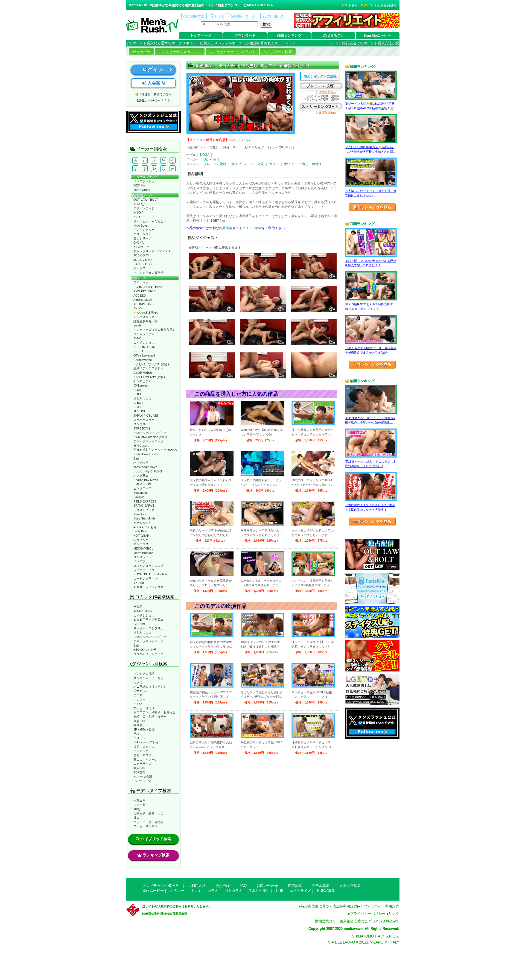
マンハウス (140, 544)
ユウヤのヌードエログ (148, 565)
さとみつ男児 (142, 398)
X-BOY (138, 212)
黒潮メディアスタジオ (148, 368)
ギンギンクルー (143, 229)
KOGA (204, 155)
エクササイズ (142, 763)
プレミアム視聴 (143, 673)
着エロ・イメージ (145, 759)
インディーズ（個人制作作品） (154, 329)
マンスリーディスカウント (179, 52)
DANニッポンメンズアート (151, 432)
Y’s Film (138, 583)
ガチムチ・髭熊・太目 (148, 813)
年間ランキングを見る (372, 521)
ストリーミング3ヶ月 (320, 106)
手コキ (137, 695)
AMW (137, 338)
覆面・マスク (142, 755)
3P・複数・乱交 (144, 729)
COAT (137, 390)
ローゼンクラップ (145, 578)
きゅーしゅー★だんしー (150, 221)
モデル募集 (320, 886)
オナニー (139, 699)
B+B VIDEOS (142, 484)
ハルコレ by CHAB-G (147, 471)
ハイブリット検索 (248, 228)
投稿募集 (295, 886)
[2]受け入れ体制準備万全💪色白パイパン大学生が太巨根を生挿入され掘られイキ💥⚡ (370, 151)
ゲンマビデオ (142, 381)
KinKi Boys (140, 225)
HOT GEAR (141, 535)
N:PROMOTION (144, 347)
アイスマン (140, 282)
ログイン (367, 5)
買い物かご (275, 16)
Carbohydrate (142, 359)
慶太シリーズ (142, 238)
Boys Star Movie (144, 518)
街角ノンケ (140, 540)
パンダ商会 (140, 475)
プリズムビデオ (143, 510)
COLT (137, 394)
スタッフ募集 (350, 886)
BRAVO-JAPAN (143, 505)
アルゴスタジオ (143, 317)
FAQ (243, 886)
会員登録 (222, 886)
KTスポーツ (141, 247)
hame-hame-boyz (145, 467)
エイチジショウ (143, 342)
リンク (394, 914)
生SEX (137, 703)
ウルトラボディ (143, 334)
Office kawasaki (144, 355)
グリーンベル (142, 234)
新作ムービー (153, 891)
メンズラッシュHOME (160, 886)
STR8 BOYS (141, 428)
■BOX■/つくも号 (144, 527)
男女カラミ (140, 691)
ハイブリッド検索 (278, 52)
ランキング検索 (156, 855)
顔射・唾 (139, 721)
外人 (136, 817)
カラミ (137, 682)
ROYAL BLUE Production (150, 574)
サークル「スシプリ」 (148, 628)
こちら (247, 140)
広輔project (140, 385)
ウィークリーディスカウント (232, 52)
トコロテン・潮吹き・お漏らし (154, 712)
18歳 (136, 809)
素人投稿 (139, 768)
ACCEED (139, 295)
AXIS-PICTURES (144, 291)
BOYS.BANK (141, 522)
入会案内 (155, 83)
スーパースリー (143, 419)
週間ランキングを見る (372, 207)
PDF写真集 (326, 891)
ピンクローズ (142, 488)
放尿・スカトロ (143, 746)
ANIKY (137, 308)
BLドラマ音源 (142, 776)
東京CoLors (141, 445)
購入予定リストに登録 (320, 76)
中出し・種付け (143, 708)
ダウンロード (245, 35)
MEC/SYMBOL (143, 548)
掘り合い (139, 725)
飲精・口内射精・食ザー (150, 716)
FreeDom (139, 514)
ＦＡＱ (219, 16)
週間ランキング (289, 35)
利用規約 (350, 906)
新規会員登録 (387, 5)
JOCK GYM (141, 255)
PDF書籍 (139, 772)
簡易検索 (225, 228)
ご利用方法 (196, 16)
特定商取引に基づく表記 (320, 906)
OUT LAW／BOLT (145, 199)
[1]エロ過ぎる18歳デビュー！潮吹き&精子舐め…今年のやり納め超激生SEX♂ (370, 422)
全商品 (137, 606)
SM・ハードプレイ (146, 742)
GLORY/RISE (142, 372)
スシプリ (139, 424)
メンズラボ (140, 561)
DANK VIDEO (142, 264)
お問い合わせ (245, 16)
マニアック (140, 750)
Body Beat (140, 531)
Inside (137, 325)
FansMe (138, 497)
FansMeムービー (377, 35)
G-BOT (138, 402)
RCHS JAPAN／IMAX (147, 286)
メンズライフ (142, 557)
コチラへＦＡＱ (159, 100)
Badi (136, 458)
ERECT (138, 351)
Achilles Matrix (143, 299)
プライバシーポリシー (368, 914)
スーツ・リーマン (145, 826)
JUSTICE (139, 411)
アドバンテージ (143, 208)
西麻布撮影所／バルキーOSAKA (155, 449)
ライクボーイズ (143, 570)
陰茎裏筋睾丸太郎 (145, 321)
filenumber (140, 492)
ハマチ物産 (140, 462)
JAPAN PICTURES (146, 415)
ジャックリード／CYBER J (151, 251)
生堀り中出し (259, 891)
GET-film (139, 185)
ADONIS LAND (143, 304)
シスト (137, 406)
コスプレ (139, 738)
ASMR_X (139, 204)
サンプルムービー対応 (148, 678)
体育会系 (139, 800)
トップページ (200, 35)
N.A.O (137, 216)
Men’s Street (141, 189)
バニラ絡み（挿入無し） (150, 686)
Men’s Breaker (143, 552)
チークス (139, 268)
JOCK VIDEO (142, 259)
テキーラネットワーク (148, 441)
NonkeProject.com (145, 454)
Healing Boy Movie (145, 479)
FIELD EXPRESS (144, 501)
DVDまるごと (333, 35)
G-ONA (138, 242)
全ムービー (141, 52)
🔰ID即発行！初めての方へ (153, 94)
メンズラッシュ (143, 181)
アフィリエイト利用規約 (379, 906)
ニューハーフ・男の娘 (148, 822)
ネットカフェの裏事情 (148, 272)
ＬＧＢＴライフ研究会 (148, 587)
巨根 (136, 733)
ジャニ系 (139, 805)
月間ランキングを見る (372, 364)
